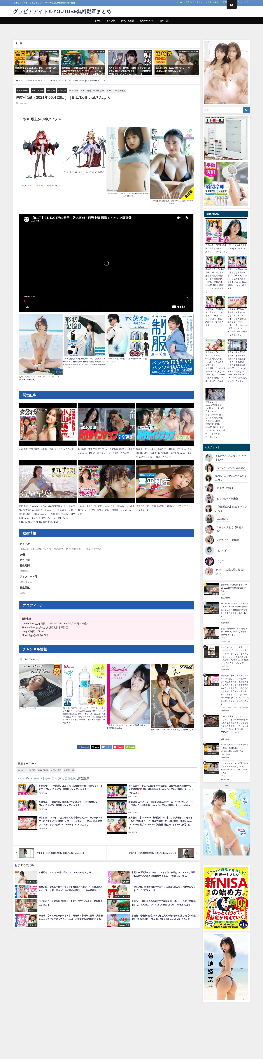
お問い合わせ (213, 2)
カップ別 (164, 21)
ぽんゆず (222, 550)
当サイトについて (241, 2)
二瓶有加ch (223, 518)
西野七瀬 (62, 90)
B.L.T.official (22, 90)
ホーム (179, 2)
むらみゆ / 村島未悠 (227, 498)
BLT (110, 91)
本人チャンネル (146, 21)
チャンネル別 (127, 21)
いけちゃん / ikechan (228, 540)
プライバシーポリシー (195, 2)
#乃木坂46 (35, 521)
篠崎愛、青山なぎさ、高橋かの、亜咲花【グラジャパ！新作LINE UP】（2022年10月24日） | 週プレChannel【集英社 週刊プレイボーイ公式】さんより (164, 453)
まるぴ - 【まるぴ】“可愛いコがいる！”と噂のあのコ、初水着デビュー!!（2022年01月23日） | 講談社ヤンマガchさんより (106, 510)
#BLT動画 (24, 521)
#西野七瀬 (46, 521)
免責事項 (226, 2)
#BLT (55, 521)
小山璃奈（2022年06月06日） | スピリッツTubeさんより (46, 449)
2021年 (75, 91)
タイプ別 (111, 21)
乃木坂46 (51, 90)
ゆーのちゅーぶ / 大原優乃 (231, 467)
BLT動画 (87, 91)
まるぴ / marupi (225, 488)
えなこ (220, 561)
